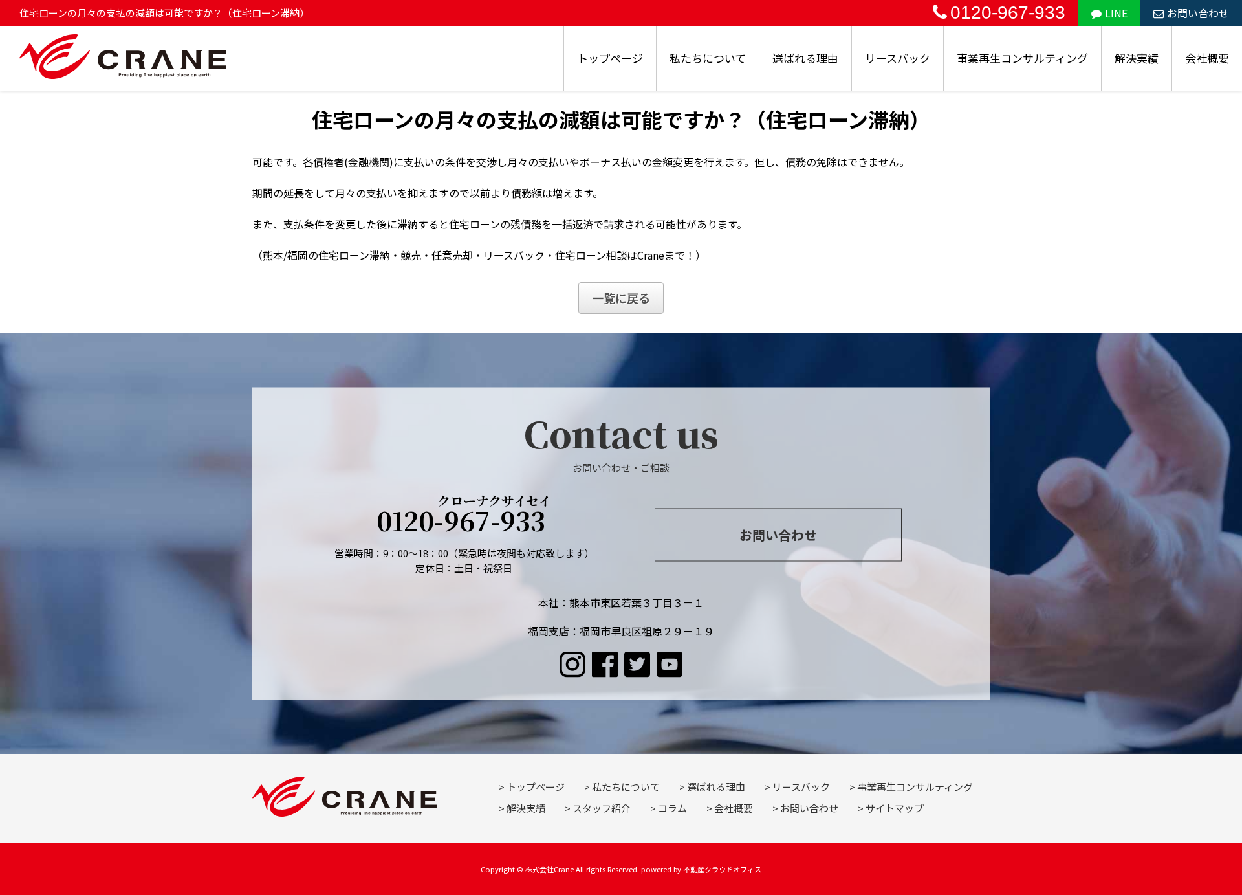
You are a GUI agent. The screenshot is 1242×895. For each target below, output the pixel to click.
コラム (672, 808)
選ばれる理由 (805, 58)
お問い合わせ (1198, 13)
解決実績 (1137, 58)
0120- (464, 516)
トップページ (610, 58)
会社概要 (1207, 58)
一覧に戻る (621, 297)
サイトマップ (895, 808)
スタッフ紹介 (601, 808)
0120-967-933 (1007, 13)
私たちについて (708, 58)
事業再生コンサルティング (1022, 58)
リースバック (897, 58)
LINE (1116, 13)
